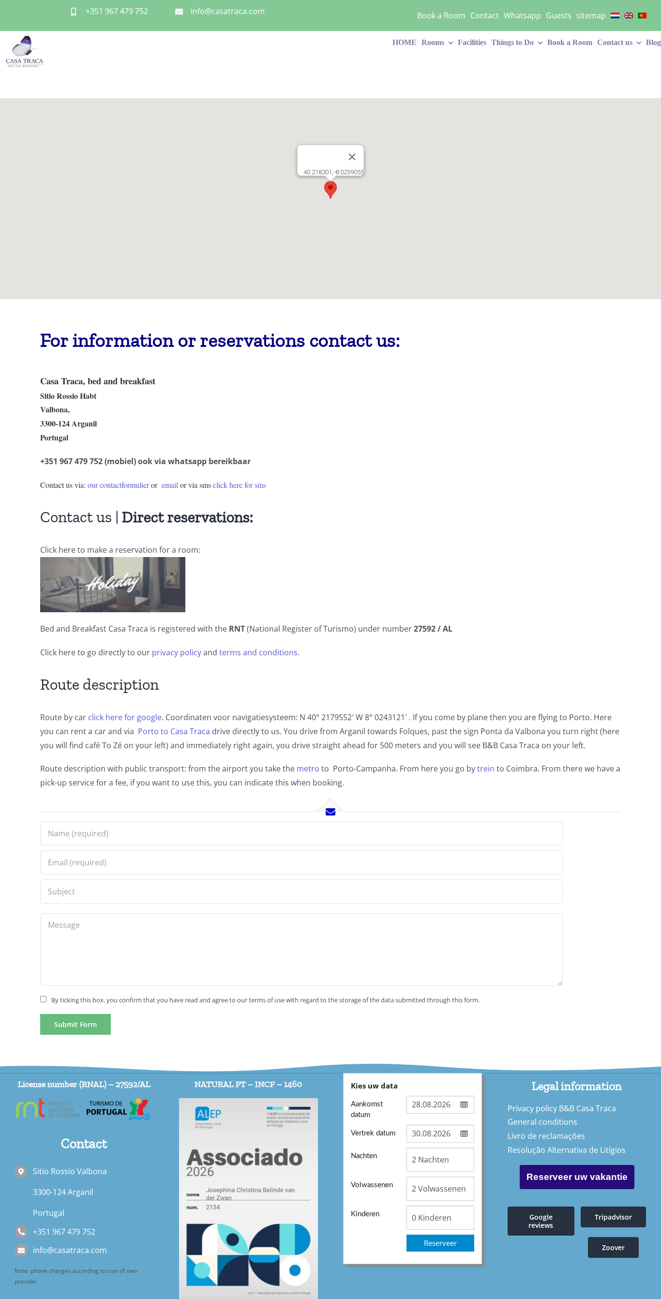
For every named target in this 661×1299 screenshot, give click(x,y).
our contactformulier (118, 485)
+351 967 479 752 (117, 11)
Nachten (364, 1156)
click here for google (125, 717)
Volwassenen (372, 1185)
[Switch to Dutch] (615, 15)
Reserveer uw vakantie (577, 1177)
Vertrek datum (373, 1133)
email (170, 485)
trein (486, 768)
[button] (330, 190)
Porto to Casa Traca (173, 731)
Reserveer (440, 1243)
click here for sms (239, 485)
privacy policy (176, 652)
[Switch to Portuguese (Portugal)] (642, 15)
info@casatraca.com (228, 11)
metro (308, 768)
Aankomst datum (367, 1109)
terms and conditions (258, 652)
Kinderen (365, 1214)
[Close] (352, 156)
